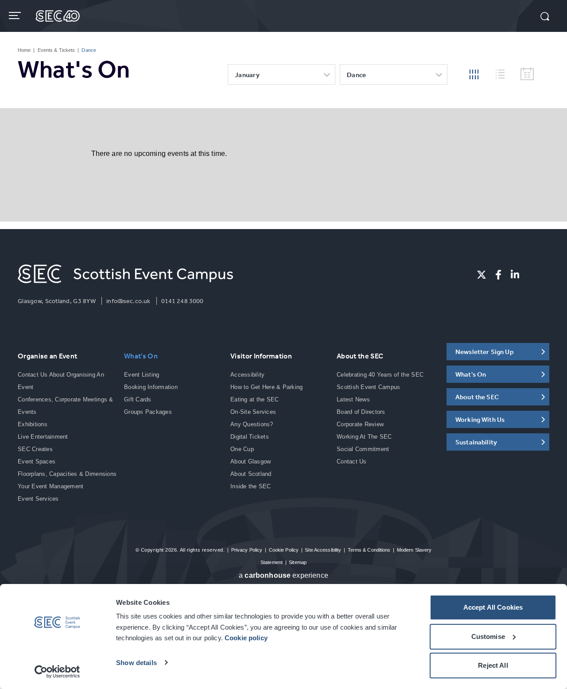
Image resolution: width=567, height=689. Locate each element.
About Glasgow (250, 461)
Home (24, 50)
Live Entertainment (43, 436)
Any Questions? (251, 424)
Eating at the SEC (254, 399)
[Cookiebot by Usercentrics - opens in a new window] (57, 671)
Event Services (38, 498)
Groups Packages (148, 412)
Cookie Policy (284, 550)
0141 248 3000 (182, 301)
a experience (283, 575)
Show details (136, 662)
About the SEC (360, 355)
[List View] (504, 72)
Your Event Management (50, 486)
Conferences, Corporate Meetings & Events (65, 405)
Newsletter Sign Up (484, 351)
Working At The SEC (364, 436)
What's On (141, 355)
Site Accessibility (323, 550)
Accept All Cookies (493, 607)
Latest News (353, 399)
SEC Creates (35, 449)
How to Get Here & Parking (266, 387)
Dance (356, 74)
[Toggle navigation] (16, 15)
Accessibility (247, 374)
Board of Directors (361, 412)
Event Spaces (36, 461)
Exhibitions (32, 424)
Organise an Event (47, 355)
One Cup (242, 449)
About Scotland (251, 474)
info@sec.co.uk (128, 301)
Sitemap (298, 562)
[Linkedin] (515, 275)
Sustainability (476, 442)
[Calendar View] (527, 74)
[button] (545, 17)
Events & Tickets (56, 50)
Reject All (493, 665)
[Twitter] (481, 275)
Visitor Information (261, 355)
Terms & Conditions (369, 550)
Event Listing (141, 374)
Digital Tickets (249, 436)
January (247, 74)
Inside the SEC (250, 486)
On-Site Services (253, 412)
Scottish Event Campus (368, 387)
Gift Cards (137, 399)
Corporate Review (360, 424)
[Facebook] (498, 275)
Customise (488, 636)
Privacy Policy (247, 550)
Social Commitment (363, 449)
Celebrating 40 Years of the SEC (380, 374)
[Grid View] (474, 73)
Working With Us (480, 419)
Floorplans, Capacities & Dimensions (67, 474)
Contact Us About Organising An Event (61, 380)
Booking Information (151, 387)
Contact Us (352, 461)
